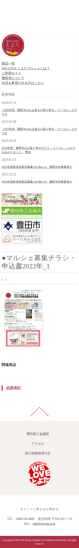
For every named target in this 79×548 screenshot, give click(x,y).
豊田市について (13, 78)
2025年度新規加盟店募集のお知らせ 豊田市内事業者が (37, 167)
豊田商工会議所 (13, 4)
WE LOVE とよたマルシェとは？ (26, 68)
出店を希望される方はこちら (23, 83)
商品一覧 (8, 63)
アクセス (8, 14)
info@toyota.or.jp (44, 523)
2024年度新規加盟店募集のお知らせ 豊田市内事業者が (37, 181)
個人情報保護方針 (15, 24)
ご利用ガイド (11, 73)
